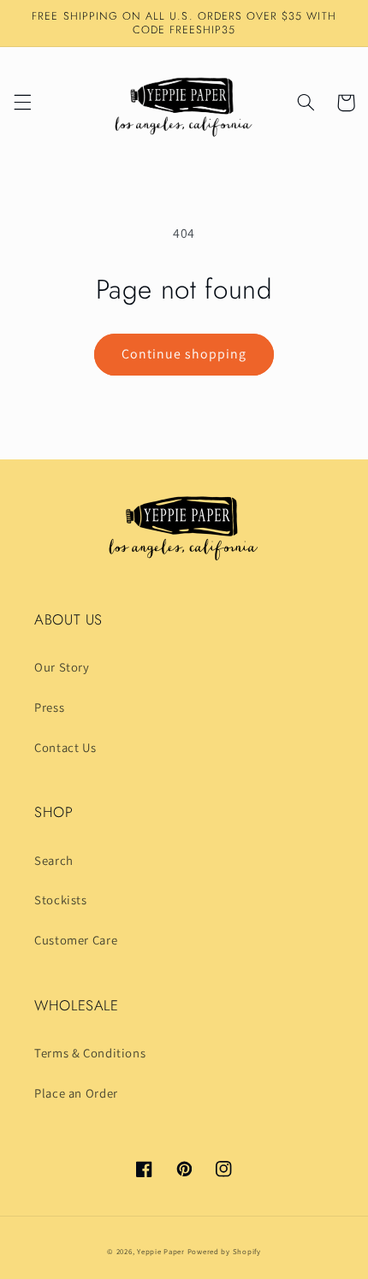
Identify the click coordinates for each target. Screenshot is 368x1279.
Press (49, 707)
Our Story (62, 667)
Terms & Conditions (89, 1053)
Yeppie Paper (161, 1251)
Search (54, 860)
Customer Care (75, 940)
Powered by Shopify (224, 1251)
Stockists (60, 899)
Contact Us (65, 747)
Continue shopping (184, 354)
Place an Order (76, 1093)
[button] (22, 102)
